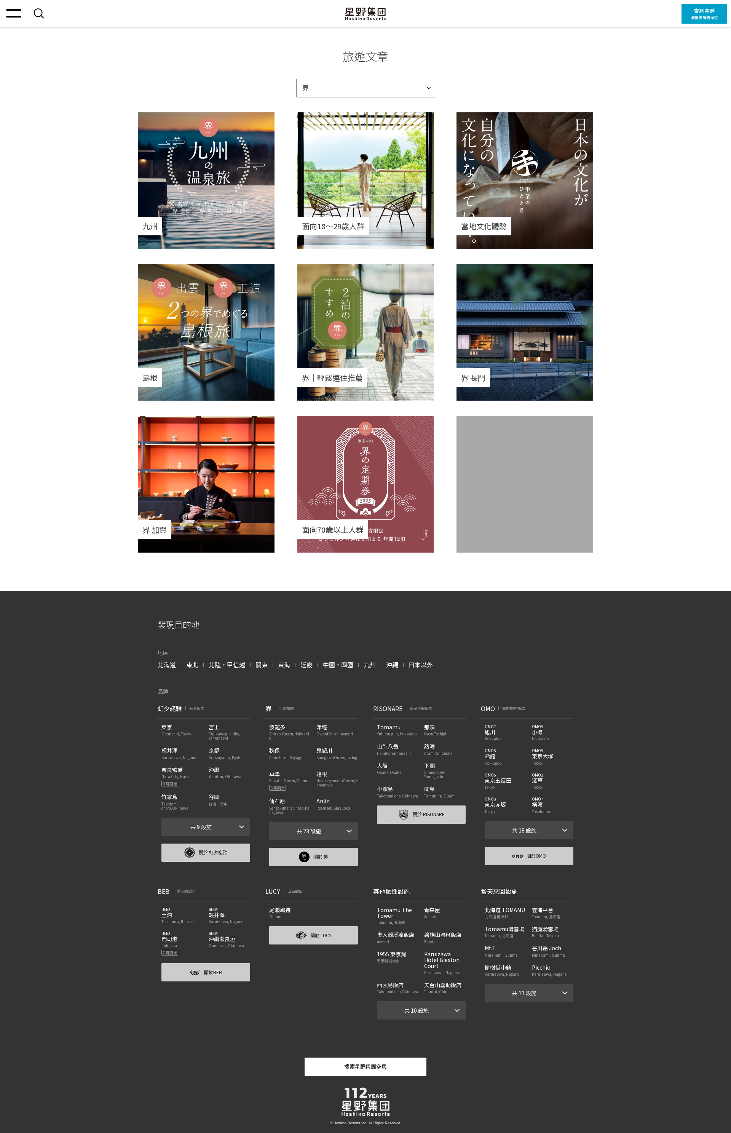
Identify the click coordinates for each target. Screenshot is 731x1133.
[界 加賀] (206, 547)
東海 (284, 664)
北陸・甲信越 (227, 664)
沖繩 (392, 664)
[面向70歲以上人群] (365, 547)
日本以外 (421, 664)
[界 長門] (524, 396)
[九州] (206, 244)
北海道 (167, 664)
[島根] (206, 396)
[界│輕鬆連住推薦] (365, 396)
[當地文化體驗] (524, 244)
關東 (261, 664)
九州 (370, 664)
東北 (192, 664)
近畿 (306, 664)
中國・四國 (338, 664)
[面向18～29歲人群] (365, 244)
